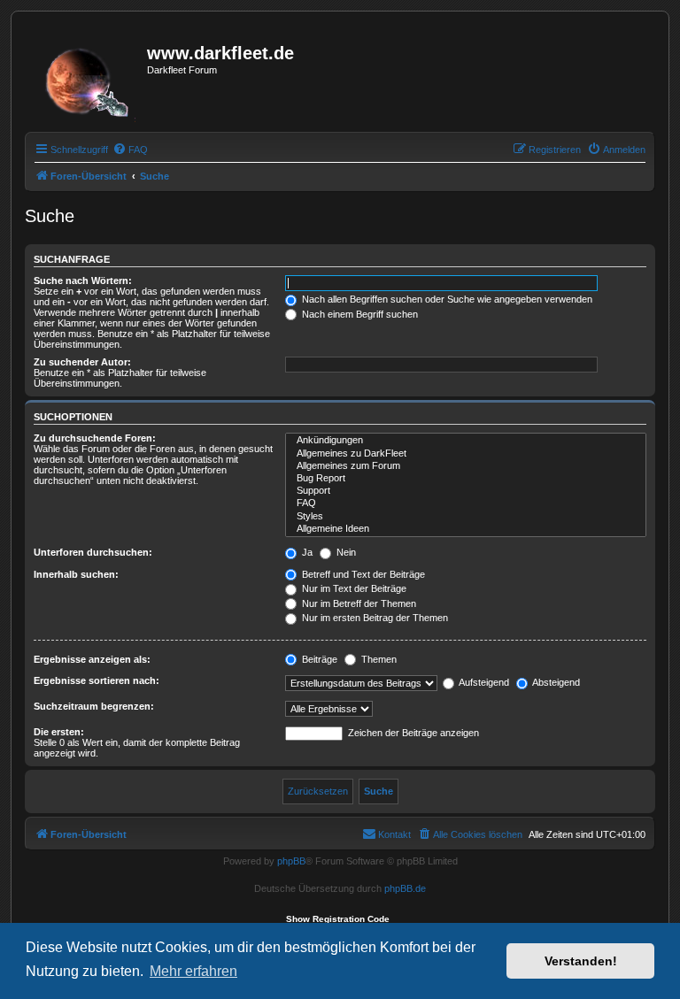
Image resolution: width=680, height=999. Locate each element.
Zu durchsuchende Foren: (95, 438)
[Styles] (466, 517)
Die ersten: (59, 731)
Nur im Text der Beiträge (352, 588)
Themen (378, 659)
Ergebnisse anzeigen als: (92, 659)
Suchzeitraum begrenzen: (94, 706)
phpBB (291, 861)
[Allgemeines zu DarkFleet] (466, 454)
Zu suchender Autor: (82, 362)
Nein (345, 552)
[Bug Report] (466, 479)
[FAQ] (466, 503)
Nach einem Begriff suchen (358, 314)
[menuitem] (130, 149)
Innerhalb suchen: (76, 574)
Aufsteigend (483, 682)
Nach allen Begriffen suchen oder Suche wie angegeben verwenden (445, 299)
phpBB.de (405, 888)
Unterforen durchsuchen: (93, 552)
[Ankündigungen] (466, 440)
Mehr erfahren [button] (193, 971)
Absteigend (555, 682)
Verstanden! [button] (581, 961)
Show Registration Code (338, 919)
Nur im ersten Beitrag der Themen (373, 617)
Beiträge (318, 659)
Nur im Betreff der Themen (357, 603)
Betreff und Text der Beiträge (362, 574)
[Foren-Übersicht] (88, 77)
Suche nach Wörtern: (83, 280)
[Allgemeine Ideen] (466, 529)
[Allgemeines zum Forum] (466, 466)
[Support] (466, 491)
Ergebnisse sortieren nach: (96, 680)
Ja (306, 552)
